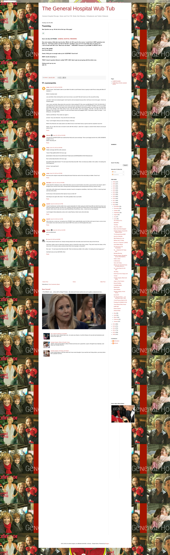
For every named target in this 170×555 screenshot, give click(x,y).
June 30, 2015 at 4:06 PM (58, 182)
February (116, 319)
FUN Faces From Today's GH (121, 273)
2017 (114, 200)
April (115, 315)
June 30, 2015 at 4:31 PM (57, 219)
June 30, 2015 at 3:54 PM (59, 135)
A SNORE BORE (118, 285)
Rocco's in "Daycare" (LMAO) (121, 242)
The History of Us (118, 220)
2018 (114, 198)
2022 (114, 190)
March (115, 317)
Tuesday (116, 224)
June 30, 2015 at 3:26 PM (56, 87)
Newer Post (45, 281)
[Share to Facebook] (63, 77)
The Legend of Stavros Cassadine (59, 333)
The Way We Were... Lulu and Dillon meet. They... (120, 297)
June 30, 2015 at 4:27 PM (57, 204)
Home (74, 281)
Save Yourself (46, 289)
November (116, 208)
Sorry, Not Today (118, 263)
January (116, 321)
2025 (114, 184)
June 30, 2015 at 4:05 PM (56, 173)
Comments (116, 174)
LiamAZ (48, 204)
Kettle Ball (116, 306)
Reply (47, 130)
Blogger (107, 543)
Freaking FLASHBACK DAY (120, 302)
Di (46, 239)
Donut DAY (116, 295)
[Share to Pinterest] (65, 77)
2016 (114, 202)
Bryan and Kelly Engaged (120, 229)
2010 (114, 332)
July (115, 216)
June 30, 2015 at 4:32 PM (59, 230)
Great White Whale (118, 244)
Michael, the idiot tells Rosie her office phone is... (120, 265)
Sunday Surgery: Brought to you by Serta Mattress (120, 256)
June (115, 218)
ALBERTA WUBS (116, 81)
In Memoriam (117, 261)
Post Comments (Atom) (54, 284)
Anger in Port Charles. (119, 281)
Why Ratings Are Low (119, 238)
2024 (114, 186)
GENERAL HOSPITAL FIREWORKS (67, 39)
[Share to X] (62, 77)
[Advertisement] (118, 48)
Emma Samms (117, 308)
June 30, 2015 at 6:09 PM (54, 239)
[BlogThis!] (60, 77)
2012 (114, 328)
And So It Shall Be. (118, 236)
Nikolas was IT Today (119, 240)
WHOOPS (116, 222)
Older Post (102, 281)
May (115, 313)
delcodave (49, 182)
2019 (114, 196)
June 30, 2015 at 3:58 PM (56, 147)
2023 (114, 188)
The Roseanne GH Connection (118, 247)
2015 (114, 204)
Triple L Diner (117, 258)
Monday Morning (118, 253)
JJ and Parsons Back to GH (120, 300)
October (116, 210)
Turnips (115, 275)
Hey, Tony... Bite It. (118, 226)
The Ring (116, 271)
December (116, 206)
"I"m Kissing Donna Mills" (120, 234)
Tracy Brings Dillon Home (120, 304)
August (116, 214)
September (117, 212)
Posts (114, 172)
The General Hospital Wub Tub (78, 8)
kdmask (48, 135)
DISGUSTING (117, 310)
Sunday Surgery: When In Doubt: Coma (60, 342)
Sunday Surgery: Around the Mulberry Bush (120, 231)
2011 (114, 330)
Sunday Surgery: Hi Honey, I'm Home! (60, 350)
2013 (114, 326)
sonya (47, 87)
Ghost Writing (117, 289)
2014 (114, 324)
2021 (114, 192)
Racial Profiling (117, 283)
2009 (114, 334)
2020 (114, 194)
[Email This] (58, 77)
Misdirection (117, 287)
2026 (114, 181)
